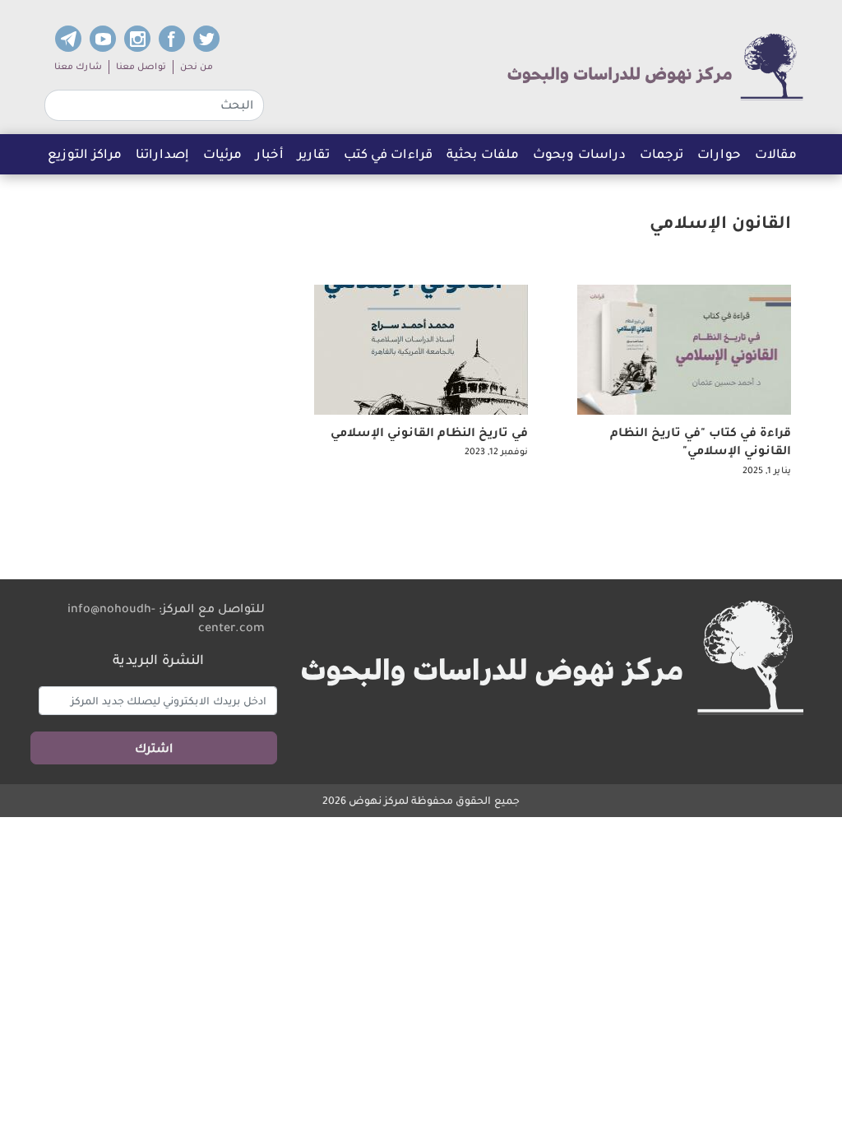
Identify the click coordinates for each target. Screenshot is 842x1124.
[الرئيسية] (655, 67)
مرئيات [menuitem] (222, 153)
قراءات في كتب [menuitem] (388, 153)
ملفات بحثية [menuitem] (482, 153)
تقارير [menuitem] (314, 153)
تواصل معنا (141, 66)
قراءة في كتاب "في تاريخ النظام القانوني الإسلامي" (700, 441)
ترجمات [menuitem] (665, 158)
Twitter (206, 39)
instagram (137, 39)
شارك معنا (78, 66)
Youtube (103, 39)
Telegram (68, 39)
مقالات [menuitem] (776, 153)
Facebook (172, 39)
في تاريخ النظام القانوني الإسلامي (429, 432)
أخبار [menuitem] (270, 153)
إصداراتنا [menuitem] (162, 153)
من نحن (196, 66)
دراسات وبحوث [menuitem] (579, 153)
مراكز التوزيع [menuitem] (85, 153)
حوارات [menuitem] (719, 153)
